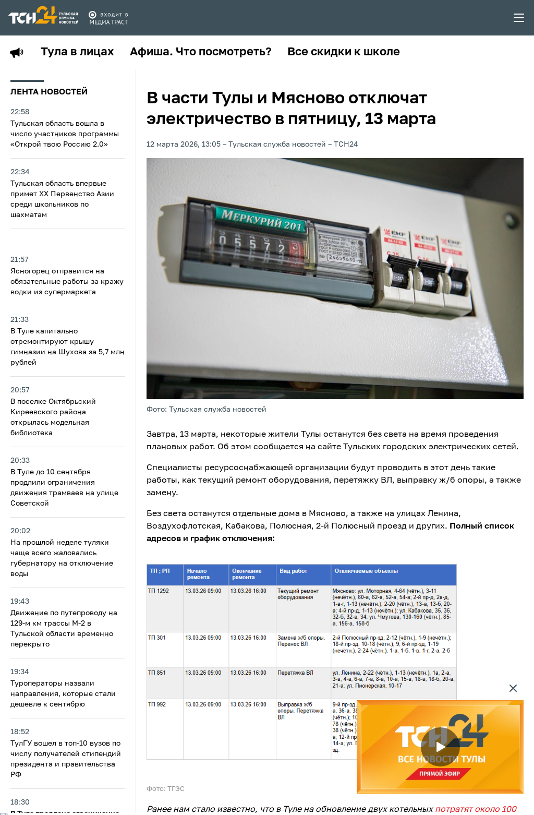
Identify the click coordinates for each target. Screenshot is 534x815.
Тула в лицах (77, 52)
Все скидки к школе (343, 52)
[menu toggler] (519, 17)
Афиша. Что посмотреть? (201, 52)
